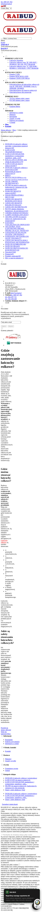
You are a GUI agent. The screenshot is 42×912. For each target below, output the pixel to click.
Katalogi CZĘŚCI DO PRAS (19, 78)
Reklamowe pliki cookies (9, 879)
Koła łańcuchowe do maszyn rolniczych (23, 90)
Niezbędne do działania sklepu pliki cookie (17, 835)
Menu (3, 40)
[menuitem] (23, 62)
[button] (2, 6)
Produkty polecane (13, 256)
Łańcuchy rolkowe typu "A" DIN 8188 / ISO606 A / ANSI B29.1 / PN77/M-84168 (23, 67)
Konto (3, 42)
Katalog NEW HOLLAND (18, 76)
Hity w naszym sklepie (14, 258)
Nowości (10, 252)
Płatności (12, 115)
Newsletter (4, 309)
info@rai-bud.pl (6, 4)
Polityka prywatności (16, 120)
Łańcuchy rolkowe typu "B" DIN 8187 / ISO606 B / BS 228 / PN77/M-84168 (23, 63)
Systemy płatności (7, 330)
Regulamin (13, 116)
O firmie (12, 122)
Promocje (9, 254)
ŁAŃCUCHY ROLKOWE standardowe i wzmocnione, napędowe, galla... (19, 783)
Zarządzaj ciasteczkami (10, 804)
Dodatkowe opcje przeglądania (11, 136)
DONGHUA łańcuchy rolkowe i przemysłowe (21, 778)
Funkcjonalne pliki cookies (10, 853)
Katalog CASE (14, 74)
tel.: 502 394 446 (11, 299)
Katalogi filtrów (14, 106)
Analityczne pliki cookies (9, 865)
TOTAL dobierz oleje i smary (19, 98)
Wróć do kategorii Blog (6, 733)
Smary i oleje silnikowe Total (15, 790)
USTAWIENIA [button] (6, 906)
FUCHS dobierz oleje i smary (19, 100)
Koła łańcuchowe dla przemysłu (20, 92)
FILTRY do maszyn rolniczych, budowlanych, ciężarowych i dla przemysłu (21, 787)
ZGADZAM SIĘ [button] (7, 910)
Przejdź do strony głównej (6, 729)
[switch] (37, 906)
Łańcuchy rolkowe (4, 541)
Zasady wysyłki (14, 118)
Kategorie (4, 140)
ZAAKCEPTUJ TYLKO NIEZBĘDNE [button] (15, 908)
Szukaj (7, 770)
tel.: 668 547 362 (6, 2)
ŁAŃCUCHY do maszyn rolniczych (17, 780)
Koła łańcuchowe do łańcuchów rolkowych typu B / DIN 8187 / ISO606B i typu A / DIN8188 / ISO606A (24, 86)
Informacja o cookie (16, 113)
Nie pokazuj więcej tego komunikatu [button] (13, 819)
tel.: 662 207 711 (11, 297)
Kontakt (3, 264)
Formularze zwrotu (11, 768)
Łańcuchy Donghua (16, 60)
